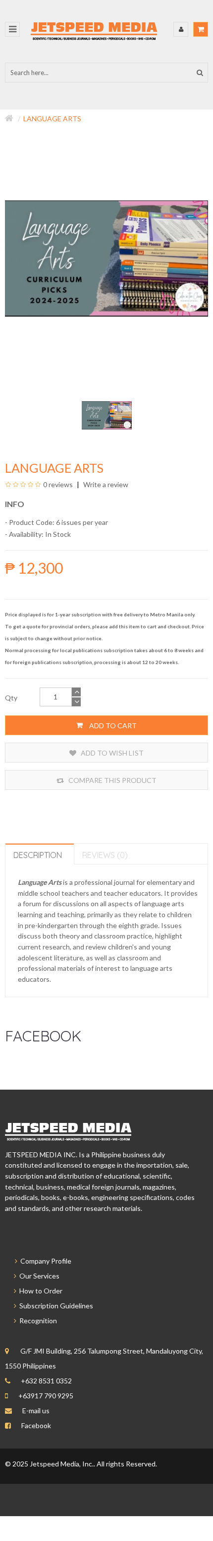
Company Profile (44, 1261)
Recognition (36, 1320)
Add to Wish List (111, 753)
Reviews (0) (105, 855)
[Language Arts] (107, 414)
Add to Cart (112, 725)
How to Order (39, 1290)
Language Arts (52, 118)
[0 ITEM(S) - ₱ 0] (200, 29)
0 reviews (58, 484)
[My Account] (180, 29)
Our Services (37, 1276)
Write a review (105, 484)
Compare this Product (112, 780)
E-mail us (36, 1410)
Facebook (36, 1425)
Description (37, 855)
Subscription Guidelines (54, 1305)
